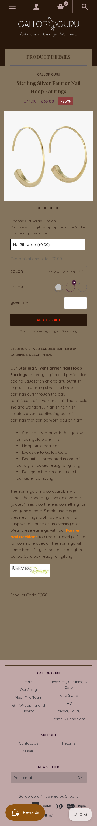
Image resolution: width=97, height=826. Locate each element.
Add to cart (49, 320)
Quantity (19, 303)
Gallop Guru (48, 74)
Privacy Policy (68, 711)
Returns (68, 743)
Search (28, 681)
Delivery (29, 751)
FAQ (68, 703)
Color (16, 271)
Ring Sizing (68, 695)
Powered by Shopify (61, 796)
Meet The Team (28, 697)
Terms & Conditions (69, 718)
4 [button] (57, 208)
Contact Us (28, 743)
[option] (48, 156)
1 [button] (39, 208)
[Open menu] (12, 6)
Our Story (28, 689)
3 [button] (51, 208)
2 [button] (45, 208)
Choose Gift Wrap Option (33, 220)
